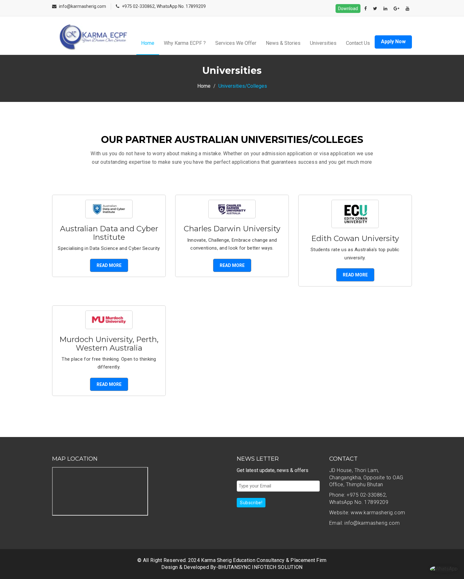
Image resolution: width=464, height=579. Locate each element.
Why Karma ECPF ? (185, 43)
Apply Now (393, 41)
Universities (323, 43)
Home (147, 43)
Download (348, 8)
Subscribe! (251, 502)
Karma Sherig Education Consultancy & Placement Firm (263, 560)
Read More (109, 265)
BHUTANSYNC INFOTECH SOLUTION (260, 567)
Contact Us (358, 43)
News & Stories (283, 43)
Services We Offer (235, 43)
